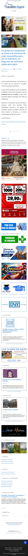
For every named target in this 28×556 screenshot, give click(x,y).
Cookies (14, 547)
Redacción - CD (8, 69)
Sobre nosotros (8, 547)
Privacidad (19, 547)
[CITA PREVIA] (14, 226)
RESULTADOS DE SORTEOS (7, 463)
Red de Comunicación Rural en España (14, 532)
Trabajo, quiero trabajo (10, 410)
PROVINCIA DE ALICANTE (6, 483)
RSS (20, 549)
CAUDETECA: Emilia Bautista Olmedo (12, 380)
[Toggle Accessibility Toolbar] (25, 542)
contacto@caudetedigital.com (14, 524)
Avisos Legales (8, 549)
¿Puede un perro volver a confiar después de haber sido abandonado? (13, 330)
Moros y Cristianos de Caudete (8, 474)
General (6, 71)
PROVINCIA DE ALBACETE (7, 481)
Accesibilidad (16, 549)
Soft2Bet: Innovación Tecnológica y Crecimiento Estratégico (12, 496)
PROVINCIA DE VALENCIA (6, 484)
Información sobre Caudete (7, 472)
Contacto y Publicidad (14, 550)
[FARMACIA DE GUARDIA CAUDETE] (14, 239)
